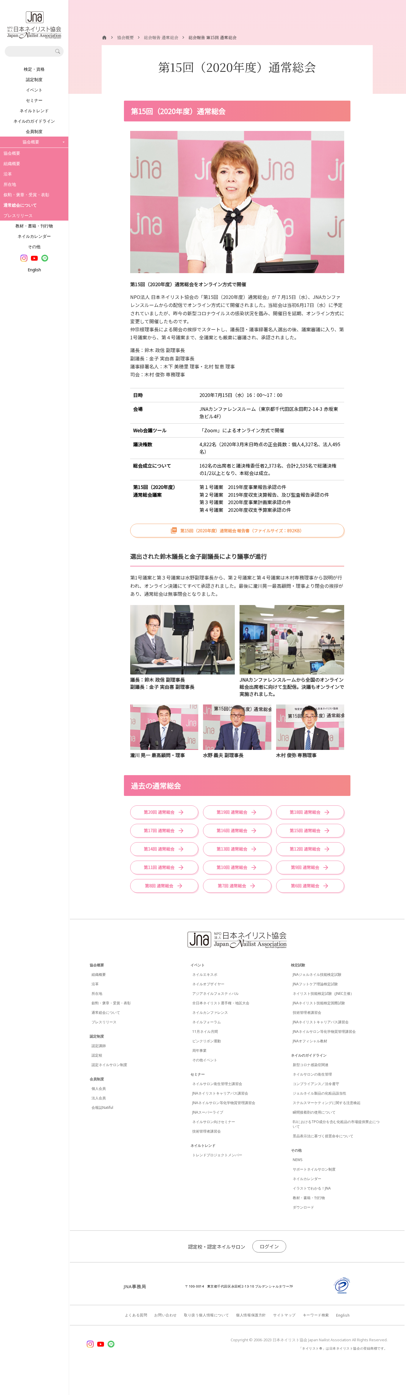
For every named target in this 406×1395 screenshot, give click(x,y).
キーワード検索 (316, 1315)
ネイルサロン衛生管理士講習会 (217, 1083)
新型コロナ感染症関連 (310, 1064)
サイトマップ (284, 1315)
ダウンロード (303, 1207)
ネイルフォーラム (206, 1022)
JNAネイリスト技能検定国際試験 (319, 1003)
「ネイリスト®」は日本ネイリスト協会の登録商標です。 (343, 1348)
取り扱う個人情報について (206, 1315)
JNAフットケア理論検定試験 (315, 984)
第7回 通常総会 (232, 886)
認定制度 (34, 79)
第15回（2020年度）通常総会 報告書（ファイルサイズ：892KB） (242, 530)
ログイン (269, 1246)
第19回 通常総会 (232, 812)
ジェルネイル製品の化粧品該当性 (319, 1093)
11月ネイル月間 (205, 1031)
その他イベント (204, 1060)
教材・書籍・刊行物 (34, 226)
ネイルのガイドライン (34, 121)
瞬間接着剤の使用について (314, 1112)
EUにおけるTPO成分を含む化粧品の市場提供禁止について (336, 1124)
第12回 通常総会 (305, 849)
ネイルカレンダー (34, 236)
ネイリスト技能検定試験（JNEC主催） (323, 993)
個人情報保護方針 (251, 1315)
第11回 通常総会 (159, 867)
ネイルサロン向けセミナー (213, 1121)
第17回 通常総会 (159, 830)
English (34, 270)
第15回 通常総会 (305, 830)
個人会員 (99, 1088)
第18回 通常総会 (305, 812)
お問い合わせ (165, 1315)
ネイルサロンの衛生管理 (312, 1074)
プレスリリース (18, 215)
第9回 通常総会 (305, 867)
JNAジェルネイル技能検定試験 (317, 974)
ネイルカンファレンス (210, 1012)
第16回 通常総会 (232, 830)
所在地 (10, 184)
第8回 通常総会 (159, 886)
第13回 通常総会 (232, 849)
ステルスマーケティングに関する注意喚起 (327, 1102)
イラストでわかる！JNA (312, 1188)
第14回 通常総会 (159, 849)
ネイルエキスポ (204, 974)
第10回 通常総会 (232, 867)
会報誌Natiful (102, 1107)
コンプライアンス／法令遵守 (316, 1083)
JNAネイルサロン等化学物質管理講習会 (223, 1102)
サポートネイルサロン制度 (314, 1169)
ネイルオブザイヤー (208, 984)
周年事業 (199, 1050)
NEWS (298, 1159)
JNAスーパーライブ (207, 1112)
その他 (34, 246)
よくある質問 (136, 1315)
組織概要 (12, 163)
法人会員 (99, 1098)
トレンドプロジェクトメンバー (217, 1155)
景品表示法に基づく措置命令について (323, 1136)
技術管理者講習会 (206, 1131)
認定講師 (99, 1045)
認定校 (97, 1055)
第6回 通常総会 (305, 886)
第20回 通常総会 (159, 812)
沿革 (8, 174)
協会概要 (12, 153)
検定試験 (298, 965)
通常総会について (106, 1012)
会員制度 (34, 131)
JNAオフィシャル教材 (310, 1041)
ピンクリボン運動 (206, 1041)
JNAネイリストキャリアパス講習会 (220, 1093)
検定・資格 (34, 69)
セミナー (34, 100)
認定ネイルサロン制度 (109, 1064)
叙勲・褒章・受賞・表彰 (26, 194)
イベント (34, 90)
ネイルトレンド (34, 110)
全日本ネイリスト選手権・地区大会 (220, 1003)
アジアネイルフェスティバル (215, 993)
